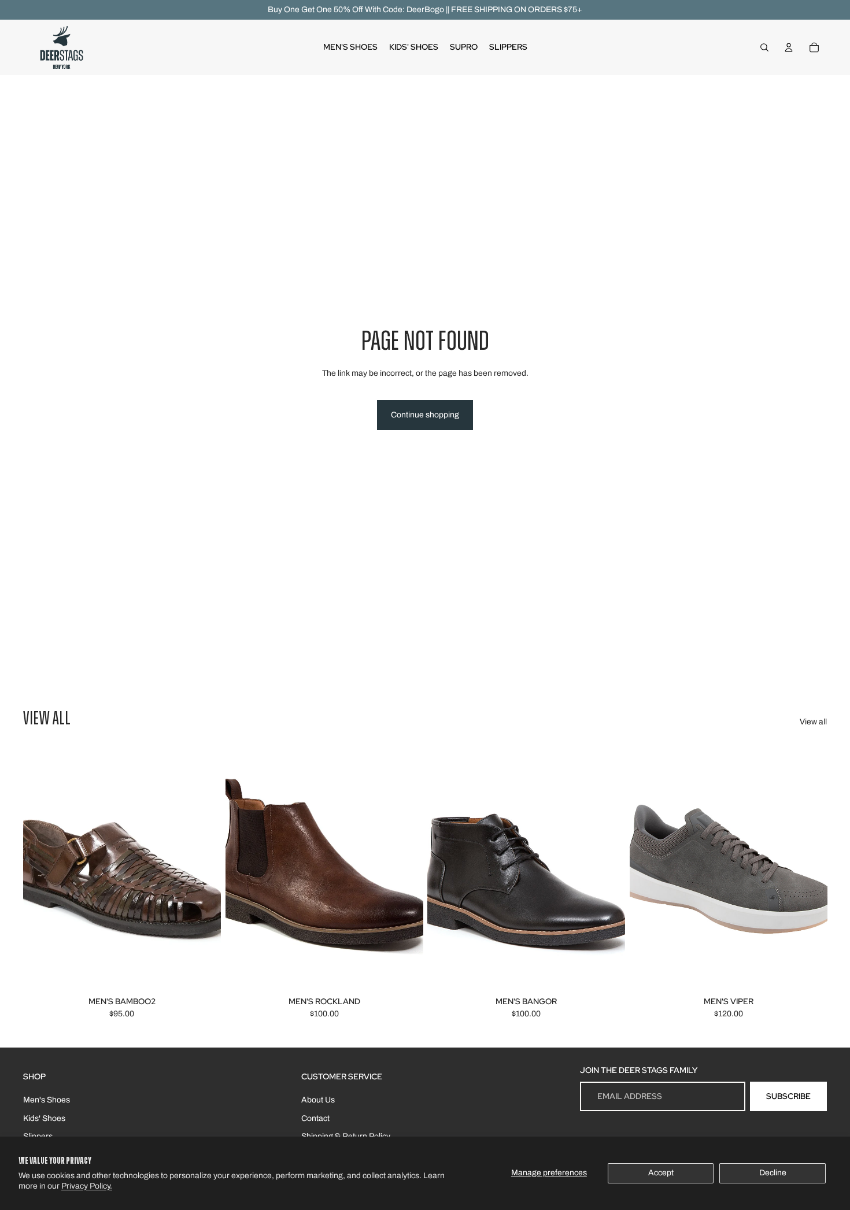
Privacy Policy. (86, 1186)
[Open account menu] (788, 47)
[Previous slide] (40, 869)
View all (813, 721)
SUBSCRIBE (788, 1096)
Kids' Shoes (44, 1118)
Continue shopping (425, 414)
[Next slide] (203, 869)
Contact (315, 1118)
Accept (661, 1172)
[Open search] (764, 47)
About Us (318, 1100)
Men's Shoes (46, 1100)
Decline (772, 1172)
